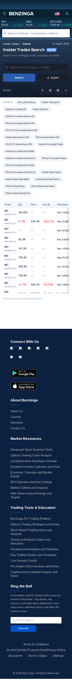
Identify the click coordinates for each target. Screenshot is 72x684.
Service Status (37, 655)
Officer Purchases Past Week (19, 165)
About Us (17, 411)
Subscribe (23, 628)
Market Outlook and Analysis (29, 487)
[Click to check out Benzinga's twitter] (39, 352)
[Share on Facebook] (58, 90)
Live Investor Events (24, 560)
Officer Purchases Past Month (20, 172)
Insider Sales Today (51, 172)
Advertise (17, 422)
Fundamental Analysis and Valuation (35, 549)
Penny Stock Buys (26, 102)
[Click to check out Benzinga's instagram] (21, 352)
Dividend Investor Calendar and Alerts (35, 466)
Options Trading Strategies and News (35, 524)
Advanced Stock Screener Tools (31, 449)
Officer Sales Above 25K (47, 137)
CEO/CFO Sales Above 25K (18, 144)
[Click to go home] (21, 13)
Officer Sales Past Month (17, 193)
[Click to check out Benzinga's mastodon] (21, 361)
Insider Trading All (50, 102)
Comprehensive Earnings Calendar (34, 461)
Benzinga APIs (35, 298)
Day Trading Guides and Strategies (33, 554)
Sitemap (58, 655)
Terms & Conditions (36, 644)
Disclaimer (15, 655)
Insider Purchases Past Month (20, 158)
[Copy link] (65, 90)
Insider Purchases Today (51, 144)
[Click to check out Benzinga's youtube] (48, 352)
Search (19, 77)
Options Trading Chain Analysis (31, 455)
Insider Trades (11, 43)
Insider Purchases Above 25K (19, 116)
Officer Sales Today (15, 186)
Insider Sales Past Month (47, 179)
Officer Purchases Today (54, 158)
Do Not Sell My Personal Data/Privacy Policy (36, 650)
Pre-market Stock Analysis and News (35, 566)
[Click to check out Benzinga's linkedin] (30, 352)
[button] (57, 14)
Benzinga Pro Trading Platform (31, 518)
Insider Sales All (40, 109)
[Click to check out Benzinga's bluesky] (12, 361)
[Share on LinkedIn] (50, 90)
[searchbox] (39, 33)
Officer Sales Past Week (43, 186)
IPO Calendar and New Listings (31, 482)
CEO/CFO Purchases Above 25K (21, 130)
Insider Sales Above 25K (17, 137)
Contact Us (18, 428)
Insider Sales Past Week (17, 179)
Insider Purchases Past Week (19, 151)
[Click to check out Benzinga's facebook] (12, 352)
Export (55, 77)
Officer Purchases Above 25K (20, 123)
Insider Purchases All (15, 109)
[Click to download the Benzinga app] (23, 373)
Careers (16, 416)
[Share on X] (42, 90)
